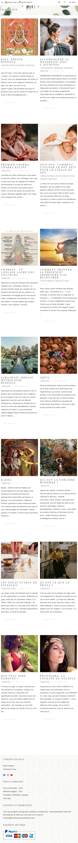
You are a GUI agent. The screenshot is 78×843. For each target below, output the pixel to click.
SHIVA (44, 377)
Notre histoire (8, 766)
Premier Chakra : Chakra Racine (16, 166)
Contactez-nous (9, 769)
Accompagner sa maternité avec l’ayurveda (54, 62)
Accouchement (47, 68)
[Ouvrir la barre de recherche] (64, 2)
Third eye (7, 798)
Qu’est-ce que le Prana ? (55, 584)
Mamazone (68, 68)
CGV (20, 791)
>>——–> (10, 102)
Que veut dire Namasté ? (13, 677)
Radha (6, 480)
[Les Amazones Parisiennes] (16, 2)
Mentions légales (10, 791)
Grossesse (58, 68)
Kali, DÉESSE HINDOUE (12, 61)
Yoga (67, 280)
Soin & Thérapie (47, 280)
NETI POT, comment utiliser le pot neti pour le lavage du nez (58, 169)
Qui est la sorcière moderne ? (57, 481)
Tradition (30, 65)
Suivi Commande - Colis (13, 788)
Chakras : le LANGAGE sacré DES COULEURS (18, 272)
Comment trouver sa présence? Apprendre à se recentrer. (56, 273)
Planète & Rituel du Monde (13, 65)
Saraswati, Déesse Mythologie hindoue (17, 380)
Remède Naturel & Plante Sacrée (54, 176)
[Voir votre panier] (59, 2)
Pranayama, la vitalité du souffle (58, 677)
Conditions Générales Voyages (15, 795)
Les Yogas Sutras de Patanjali (19, 584)
